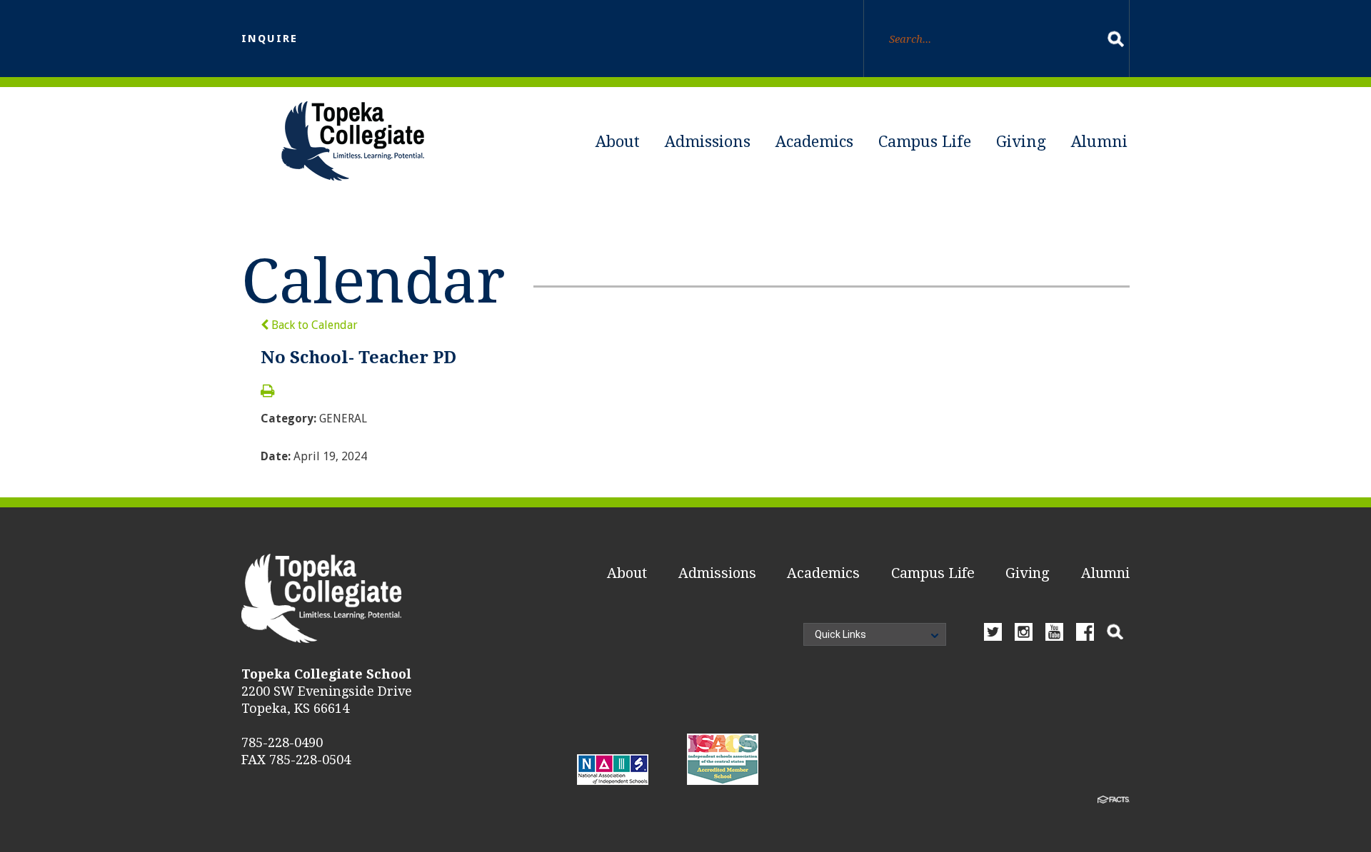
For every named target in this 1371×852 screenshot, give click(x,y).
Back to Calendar (313, 325)
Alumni (1099, 142)
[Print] (267, 392)
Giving (1021, 142)
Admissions (707, 142)
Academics (814, 142)
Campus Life (924, 142)
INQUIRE (269, 38)
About (618, 142)
